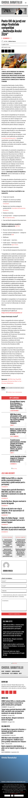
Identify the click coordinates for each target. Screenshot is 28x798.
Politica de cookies (19, 795)
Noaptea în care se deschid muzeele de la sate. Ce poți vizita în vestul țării (13, 528)
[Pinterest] (9, 51)
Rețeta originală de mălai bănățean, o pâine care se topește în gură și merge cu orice (18, 431)
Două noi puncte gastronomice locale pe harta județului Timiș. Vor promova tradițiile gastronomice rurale (7, 553)
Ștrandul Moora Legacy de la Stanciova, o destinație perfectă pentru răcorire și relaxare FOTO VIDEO (17, 404)
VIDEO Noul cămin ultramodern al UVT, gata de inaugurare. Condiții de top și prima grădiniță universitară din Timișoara (18, 418)
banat (7, 387)
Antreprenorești (10, 217)
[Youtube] (14, 692)
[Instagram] (6, 692)
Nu (12, 795)
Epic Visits (14, 244)
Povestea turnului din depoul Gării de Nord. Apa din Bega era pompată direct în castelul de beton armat (20, 553)
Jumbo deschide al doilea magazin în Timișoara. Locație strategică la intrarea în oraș (18, 459)
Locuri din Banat (14, 410)
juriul (3, 389)
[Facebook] (2, 51)
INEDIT (12, 425)
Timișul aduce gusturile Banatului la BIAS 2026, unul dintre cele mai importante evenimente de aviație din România (13, 493)
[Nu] (26, 790)
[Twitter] (6, 51)
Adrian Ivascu (12, 41)
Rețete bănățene (14, 436)
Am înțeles (7, 795)
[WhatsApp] (12, 51)
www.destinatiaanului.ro (9, 138)
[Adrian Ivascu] (2, 41)
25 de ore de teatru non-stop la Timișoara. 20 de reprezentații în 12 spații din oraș (12, 511)
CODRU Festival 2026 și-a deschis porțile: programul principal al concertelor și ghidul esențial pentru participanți (13, 481)
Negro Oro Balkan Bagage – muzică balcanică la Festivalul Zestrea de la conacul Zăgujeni (13, 520)
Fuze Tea (15, 379)
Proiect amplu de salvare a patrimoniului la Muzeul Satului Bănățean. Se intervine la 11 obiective (14, 646)
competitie (12, 387)
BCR (12, 234)
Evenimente (13, 463)
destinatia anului (20, 387)
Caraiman (6, 203)
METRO (17, 226)
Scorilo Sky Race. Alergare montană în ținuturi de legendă (13, 502)
